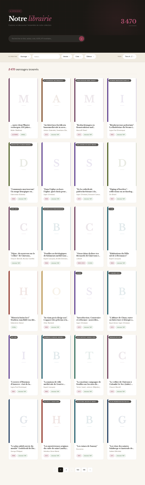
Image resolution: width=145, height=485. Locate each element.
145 (84, 470)
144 (78, 470)
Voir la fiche (17, 118)
